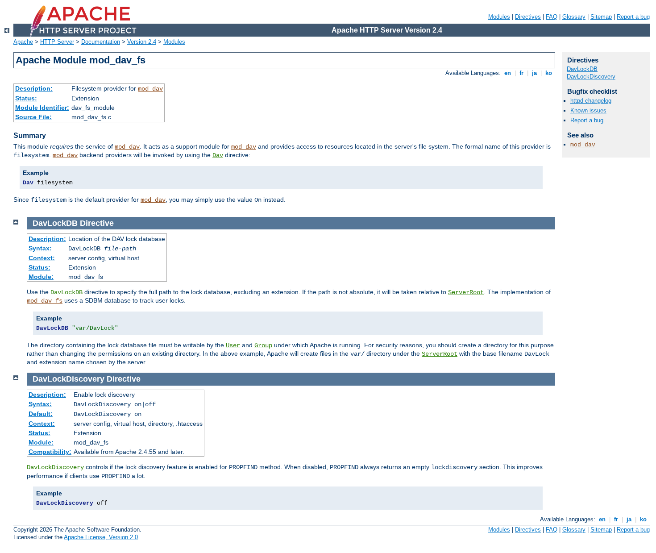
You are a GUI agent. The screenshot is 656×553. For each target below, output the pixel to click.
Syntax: (40, 248)
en (507, 73)
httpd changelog (590, 100)
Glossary (573, 16)
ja (534, 73)
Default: (41, 413)
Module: (41, 276)
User (233, 345)
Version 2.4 (141, 41)
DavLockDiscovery (591, 76)
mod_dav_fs (44, 300)
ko (549, 73)
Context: (42, 258)
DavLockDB (582, 69)
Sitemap (601, 16)
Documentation (100, 41)
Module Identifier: (42, 107)
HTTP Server (57, 41)
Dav (217, 155)
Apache (23, 41)
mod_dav (150, 88)
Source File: (33, 117)
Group (263, 345)
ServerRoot (466, 292)
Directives (528, 16)
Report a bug (633, 16)
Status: (26, 98)
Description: (34, 88)
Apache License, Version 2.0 (101, 537)
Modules (499, 16)
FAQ (551, 16)
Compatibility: (50, 451)
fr (521, 73)
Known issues (588, 110)
